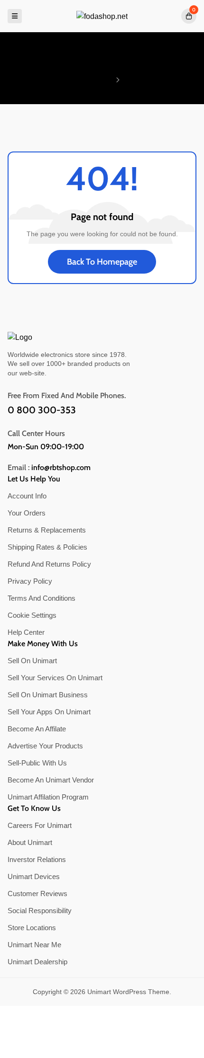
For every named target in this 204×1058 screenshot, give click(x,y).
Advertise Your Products (45, 746)
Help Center (26, 632)
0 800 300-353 (42, 410)
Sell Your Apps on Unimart (49, 712)
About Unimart (30, 842)
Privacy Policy (30, 581)
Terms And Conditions (41, 598)
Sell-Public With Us (37, 763)
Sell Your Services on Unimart (55, 678)
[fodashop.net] (102, 16)
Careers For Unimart (40, 825)
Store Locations (32, 928)
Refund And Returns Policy (49, 564)
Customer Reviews (37, 893)
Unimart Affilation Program (48, 797)
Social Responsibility (40, 911)
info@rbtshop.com (61, 467)
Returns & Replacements (47, 530)
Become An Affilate (37, 729)
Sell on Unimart (32, 661)
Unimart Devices (34, 876)
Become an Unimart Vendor (51, 780)
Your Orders (27, 513)
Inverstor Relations (37, 859)
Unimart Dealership (37, 962)
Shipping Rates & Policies (47, 547)
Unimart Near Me (34, 945)
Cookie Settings (32, 615)
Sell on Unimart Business (48, 695)
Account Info (27, 496)
